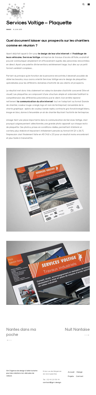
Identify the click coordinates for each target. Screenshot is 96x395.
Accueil (71, 372)
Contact (79, 376)
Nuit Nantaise (77, 329)
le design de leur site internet (53, 53)
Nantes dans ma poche (21, 332)
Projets (71, 376)
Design (80, 372)
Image (8, 29)
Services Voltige (31, 57)
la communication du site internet (35, 101)
